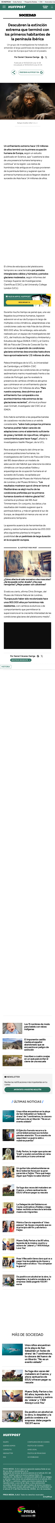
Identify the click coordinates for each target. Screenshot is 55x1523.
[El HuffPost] (17, 7)
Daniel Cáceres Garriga (28, 57)
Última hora (45, 7)
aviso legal (32, 1449)
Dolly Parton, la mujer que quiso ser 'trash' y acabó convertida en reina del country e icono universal (33, 1154)
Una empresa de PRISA (27, 1509)
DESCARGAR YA (24, 302)
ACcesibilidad (33, 1457)
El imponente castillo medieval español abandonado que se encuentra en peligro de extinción (36, 1044)
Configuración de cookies (39, 1442)
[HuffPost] (11, 1434)
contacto (7, 1449)
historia (5, 667)
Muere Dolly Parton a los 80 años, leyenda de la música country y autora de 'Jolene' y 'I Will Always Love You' (32, 1244)
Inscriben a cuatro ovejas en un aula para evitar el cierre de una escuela (37, 1059)
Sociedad (27, 15)
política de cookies (35, 1446)
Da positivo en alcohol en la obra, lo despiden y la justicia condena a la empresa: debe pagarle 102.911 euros (33, 1280)
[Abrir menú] (4, 6)
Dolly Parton (17, 2)
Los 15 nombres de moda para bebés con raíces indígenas (37, 1027)
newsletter (8, 1453)
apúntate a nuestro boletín (27, 1089)
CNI (41, 2)
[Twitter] (45, 57)
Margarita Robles (30, 2)
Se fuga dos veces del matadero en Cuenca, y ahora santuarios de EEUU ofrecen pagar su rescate (33, 1190)
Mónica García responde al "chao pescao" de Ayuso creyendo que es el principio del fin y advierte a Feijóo (33, 1226)
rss (4, 1457)
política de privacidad (37, 1453)
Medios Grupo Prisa (27, 1515)
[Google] (41, 57)
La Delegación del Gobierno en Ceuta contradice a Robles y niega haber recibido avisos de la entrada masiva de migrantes (33, 1208)
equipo (6, 1442)
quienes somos (9, 1446)
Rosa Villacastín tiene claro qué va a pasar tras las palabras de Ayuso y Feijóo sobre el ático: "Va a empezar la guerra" (34, 1262)
